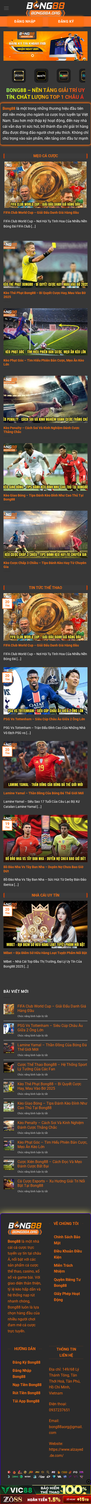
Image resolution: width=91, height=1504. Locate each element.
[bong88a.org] (45, 8)
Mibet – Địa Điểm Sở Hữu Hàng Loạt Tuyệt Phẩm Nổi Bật (45, 953)
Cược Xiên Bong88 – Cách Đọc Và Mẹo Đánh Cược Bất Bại (50, 1164)
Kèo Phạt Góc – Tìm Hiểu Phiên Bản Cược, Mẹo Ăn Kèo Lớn (44, 362)
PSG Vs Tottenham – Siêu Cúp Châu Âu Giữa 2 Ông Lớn (44, 719)
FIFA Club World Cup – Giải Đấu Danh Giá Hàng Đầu (41, 212)
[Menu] (6, 8)
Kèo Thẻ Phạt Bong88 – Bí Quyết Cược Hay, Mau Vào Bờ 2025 (45, 295)
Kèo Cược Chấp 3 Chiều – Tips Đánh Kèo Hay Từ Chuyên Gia (45, 565)
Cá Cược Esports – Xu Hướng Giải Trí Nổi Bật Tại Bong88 (51, 1183)
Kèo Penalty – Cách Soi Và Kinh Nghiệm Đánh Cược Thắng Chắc (41, 430)
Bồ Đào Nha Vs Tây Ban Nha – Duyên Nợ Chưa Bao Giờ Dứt (43, 869)
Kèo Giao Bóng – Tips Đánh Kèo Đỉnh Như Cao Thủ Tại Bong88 (44, 497)
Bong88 (9, 108)
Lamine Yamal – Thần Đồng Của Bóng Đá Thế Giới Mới (44, 793)
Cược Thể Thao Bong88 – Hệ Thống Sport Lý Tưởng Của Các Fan (52, 1066)
